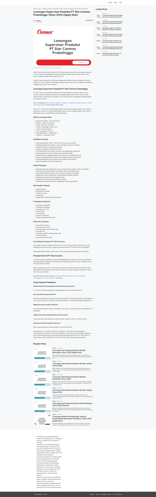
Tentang (91, 494)
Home (34, 8)
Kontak (98, 494)
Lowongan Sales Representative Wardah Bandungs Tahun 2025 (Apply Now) (69, 351)
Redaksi (38, 20)
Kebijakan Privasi (106, 494)
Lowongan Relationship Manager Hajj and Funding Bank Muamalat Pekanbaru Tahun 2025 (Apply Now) (72, 418)
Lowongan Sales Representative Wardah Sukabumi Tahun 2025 (69, 378)
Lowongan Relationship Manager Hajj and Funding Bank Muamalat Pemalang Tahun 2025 (112, 17)
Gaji (120, 2)
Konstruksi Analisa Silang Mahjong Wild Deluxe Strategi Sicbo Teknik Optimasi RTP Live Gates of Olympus (49, 465)
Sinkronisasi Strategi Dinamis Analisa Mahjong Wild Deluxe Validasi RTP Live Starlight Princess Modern (49, 453)
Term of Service (117, 494)
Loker (110, 2)
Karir (115, 2)
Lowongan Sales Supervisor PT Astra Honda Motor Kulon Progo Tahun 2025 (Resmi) (112, 42)
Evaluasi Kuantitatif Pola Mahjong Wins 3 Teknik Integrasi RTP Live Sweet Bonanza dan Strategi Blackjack (49, 459)
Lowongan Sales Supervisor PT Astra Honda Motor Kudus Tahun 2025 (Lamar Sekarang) (112, 55)
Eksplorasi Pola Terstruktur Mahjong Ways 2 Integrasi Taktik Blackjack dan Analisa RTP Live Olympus (49, 479)
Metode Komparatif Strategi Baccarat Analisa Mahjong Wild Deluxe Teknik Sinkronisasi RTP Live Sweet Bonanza (49, 485)
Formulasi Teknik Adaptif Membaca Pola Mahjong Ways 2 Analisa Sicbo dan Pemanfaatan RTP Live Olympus (49, 447)
